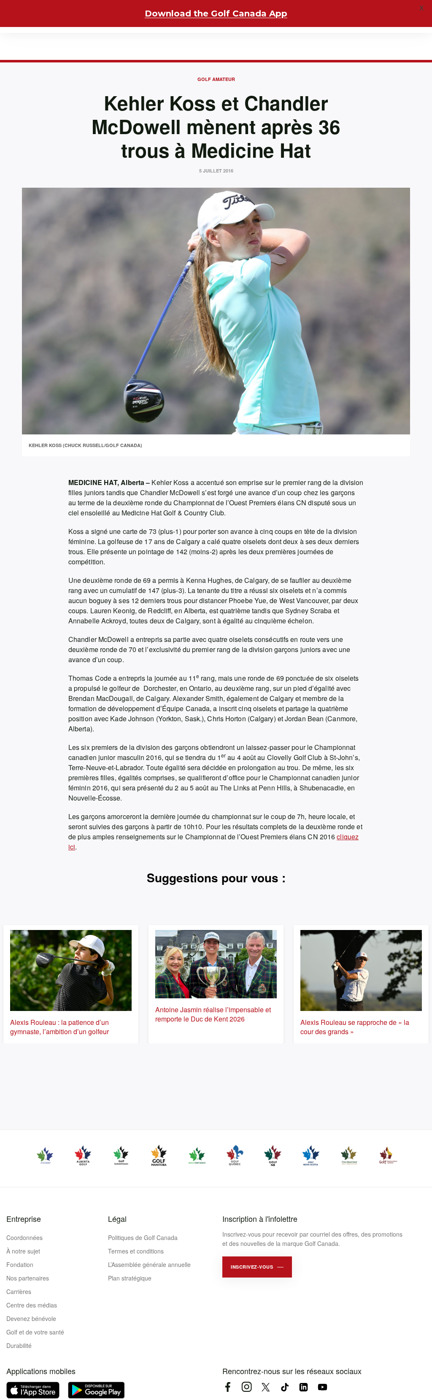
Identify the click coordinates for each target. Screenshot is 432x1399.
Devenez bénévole (31, 1318)
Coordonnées (24, 1237)
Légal (117, 1218)
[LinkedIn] (303, 1387)
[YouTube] (322, 1387)
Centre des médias (31, 1305)
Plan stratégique (129, 1278)
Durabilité (19, 1345)
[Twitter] (265, 1387)
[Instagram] (246, 1387)
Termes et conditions (136, 1251)
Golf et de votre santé (35, 1332)
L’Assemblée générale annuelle (149, 1264)
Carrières (18, 1291)
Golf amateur (216, 79)
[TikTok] (284, 1387)
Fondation (19, 1264)
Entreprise (23, 1218)
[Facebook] (227, 1387)
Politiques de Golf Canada (143, 1237)
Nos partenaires (27, 1278)
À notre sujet (23, 1251)
